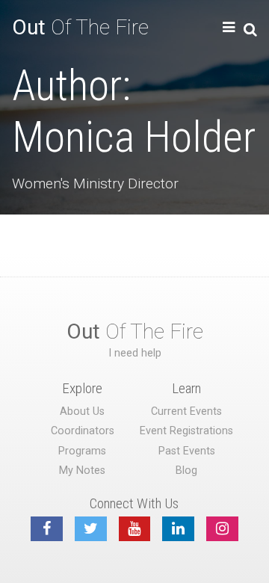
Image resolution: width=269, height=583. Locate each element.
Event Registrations (186, 431)
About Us (82, 411)
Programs (82, 451)
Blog (186, 470)
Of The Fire (80, 27)
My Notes (82, 470)
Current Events (186, 411)
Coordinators (82, 431)
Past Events (186, 451)
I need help (134, 353)
